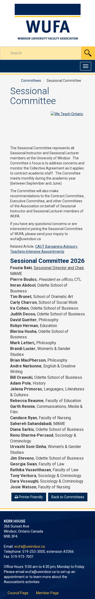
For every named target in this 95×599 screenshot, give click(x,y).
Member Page (47, 593)
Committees (31, 81)
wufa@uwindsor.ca (29, 546)
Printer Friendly (30, 497)
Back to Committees (67, 497)
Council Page (18, 593)
